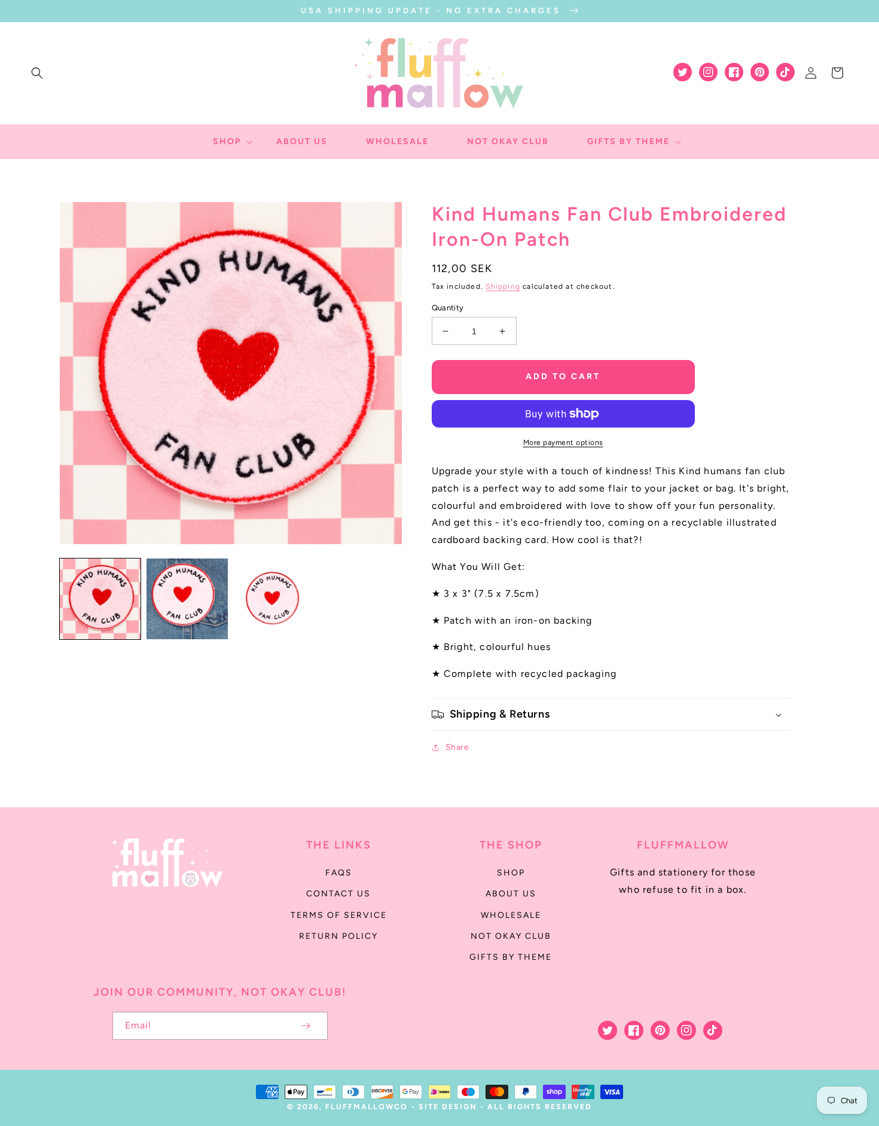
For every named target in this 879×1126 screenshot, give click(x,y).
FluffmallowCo (366, 1106)
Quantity (448, 307)
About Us (511, 894)
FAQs (338, 873)
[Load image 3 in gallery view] (274, 599)
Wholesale (511, 915)
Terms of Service (339, 915)
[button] (37, 73)
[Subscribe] (306, 1026)
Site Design (448, 1106)
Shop (511, 873)
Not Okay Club (511, 936)
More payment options (563, 442)
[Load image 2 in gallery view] (186, 599)
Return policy (338, 936)
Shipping (503, 286)
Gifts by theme (510, 957)
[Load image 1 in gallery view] (100, 599)
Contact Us (338, 894)
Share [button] (457, 747)
